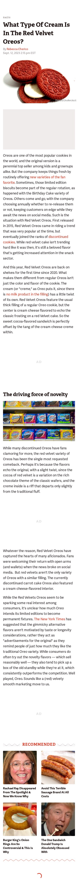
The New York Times (49, 619)
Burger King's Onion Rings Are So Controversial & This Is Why (18, 846)
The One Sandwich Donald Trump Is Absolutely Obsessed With (55, 846)
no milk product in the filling (27, 294)
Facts (7, 18)
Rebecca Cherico (17, 49)
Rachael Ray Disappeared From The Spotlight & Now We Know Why (19, 792)
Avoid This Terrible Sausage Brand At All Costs (55, 792)
